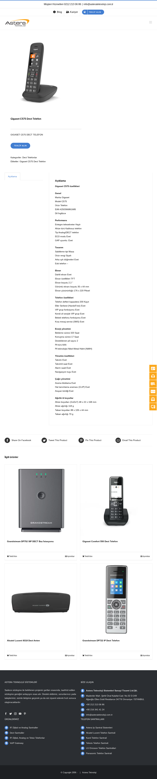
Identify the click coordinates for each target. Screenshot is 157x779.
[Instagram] (15, 713)
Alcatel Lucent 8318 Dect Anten (23, 640)
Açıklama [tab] (12, 176)
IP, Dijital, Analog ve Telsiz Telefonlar (27, 738)
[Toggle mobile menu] (150, 22)
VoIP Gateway (16, 743)
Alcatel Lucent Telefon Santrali (100, 733)
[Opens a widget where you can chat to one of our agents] (11, 773)
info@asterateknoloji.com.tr (98, 4)
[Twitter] (10, 713)
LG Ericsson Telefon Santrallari (101, 748)
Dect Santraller (17, 733)
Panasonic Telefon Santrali (99, 753)
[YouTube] (20, 713)
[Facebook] (6, 713)
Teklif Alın (20, 145)
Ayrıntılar (71, 556)
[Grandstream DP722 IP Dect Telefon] (116, 599)
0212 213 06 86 (72, 4)
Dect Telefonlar (29, 157)
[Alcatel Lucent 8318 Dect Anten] (41, 599)
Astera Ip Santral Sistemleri (99, 727)
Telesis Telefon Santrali (97, 743)
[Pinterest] (25, 713)
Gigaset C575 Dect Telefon (33, 161)
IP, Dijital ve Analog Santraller (24, 727)
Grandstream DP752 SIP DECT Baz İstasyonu (30, 541)
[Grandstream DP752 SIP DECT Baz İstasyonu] (41, 500)
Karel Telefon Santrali (96, 738)
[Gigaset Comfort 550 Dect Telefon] (116, 500)
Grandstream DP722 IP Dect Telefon (101, 640)
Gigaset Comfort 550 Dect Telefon (100, 541)
